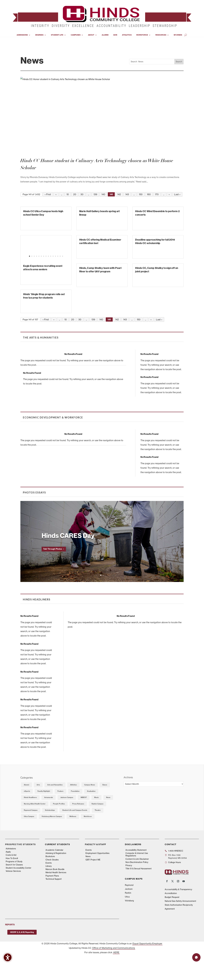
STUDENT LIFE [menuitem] (57, 35)
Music (96, 797)
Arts (38, 785)
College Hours (174, 862)
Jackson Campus (66, 797)
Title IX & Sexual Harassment (138, 868)
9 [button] (48, 256)
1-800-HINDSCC (175, 851)
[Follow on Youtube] (183, 881)
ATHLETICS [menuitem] (127, 35)
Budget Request (172, 897)
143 (127, 194)
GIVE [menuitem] (115, 35)
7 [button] (43, 256)
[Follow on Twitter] (172, 881)
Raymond (129, 885)
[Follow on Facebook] (167, 881)
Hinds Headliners (30, 797)
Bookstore (50, 856)
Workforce (88, 816)
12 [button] (55, 256)
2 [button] (31, 256)
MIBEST (84, 797)
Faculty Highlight (43, 791)
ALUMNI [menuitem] (105, 35)
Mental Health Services (56, 872)
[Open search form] (185, 35)
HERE (116, 952)
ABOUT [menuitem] (91, 35)
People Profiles (59, 804)
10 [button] (50, 256)
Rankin (128, 893)
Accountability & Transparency (178, 889)
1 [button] (29, 256)
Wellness (72, 816)
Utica (127, 896)
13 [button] (57, 256)
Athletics (73, 785)
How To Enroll (12, 858)
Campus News (89, 785)
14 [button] (60, 256)
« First (48, 194)
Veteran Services (13, 871)
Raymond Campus (30, 810)
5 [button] (38, 256)
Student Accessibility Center (18, 868)
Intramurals (48, 797)
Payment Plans (52, 876)
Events (49, 863)
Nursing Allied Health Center (35, 804)
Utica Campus (29, 816)
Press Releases (78, 804)
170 (157, 194)
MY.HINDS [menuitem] (178, 35)
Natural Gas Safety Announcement (180, 901)
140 (103, 194)
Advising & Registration (56, 853)
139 (95, 194)
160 (149, 194)
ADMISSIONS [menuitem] (22, 35)
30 (81, 194)
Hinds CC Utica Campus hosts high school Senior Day (43, 213)
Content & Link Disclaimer (137, 859)
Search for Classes (14, 864)
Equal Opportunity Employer (147, 943)
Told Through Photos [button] (52, 549)
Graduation (91, 791)
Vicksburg (129, 900)
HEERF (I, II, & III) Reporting (22, 932)
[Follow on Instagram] (178, 881)
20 (74, 194)
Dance (104, 785)
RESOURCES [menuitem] (160, 35)
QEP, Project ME (92, 859)
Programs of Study (14, 861)
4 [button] (36, 256)
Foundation (75, 791)
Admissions (11, 848)
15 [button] (62, 256)
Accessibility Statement (136, 850)
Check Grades (52, 859)
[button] (20, 251)
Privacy (128, 865)
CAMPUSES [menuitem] (75, 35)
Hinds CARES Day (68, 535)
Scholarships (50, 810)
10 (67, 194)
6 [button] (41, 256)
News (108, 797)
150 (141, 194)
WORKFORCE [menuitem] (142, 35)
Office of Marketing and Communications (113, 948)
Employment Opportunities (97, 853)
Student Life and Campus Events (74, 810)
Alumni (26, 785)
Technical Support (54, 879)
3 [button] (34, 256)
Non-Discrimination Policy (136, 862)
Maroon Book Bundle (55, 869)
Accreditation (171, 893)
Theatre (98, 810)
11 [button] (53, 256)
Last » (177, 194)
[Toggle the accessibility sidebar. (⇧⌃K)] (7, 957)
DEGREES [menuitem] (39, 35)
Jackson (129, 889)
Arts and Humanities (55, 785)
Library (49, 866)
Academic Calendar (54, 850)
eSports (27, 791)
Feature (60, 791)
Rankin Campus (97, 804)
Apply (8, 852)
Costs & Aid (11, 855)
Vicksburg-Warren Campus (52, 816)
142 (119, 194)
